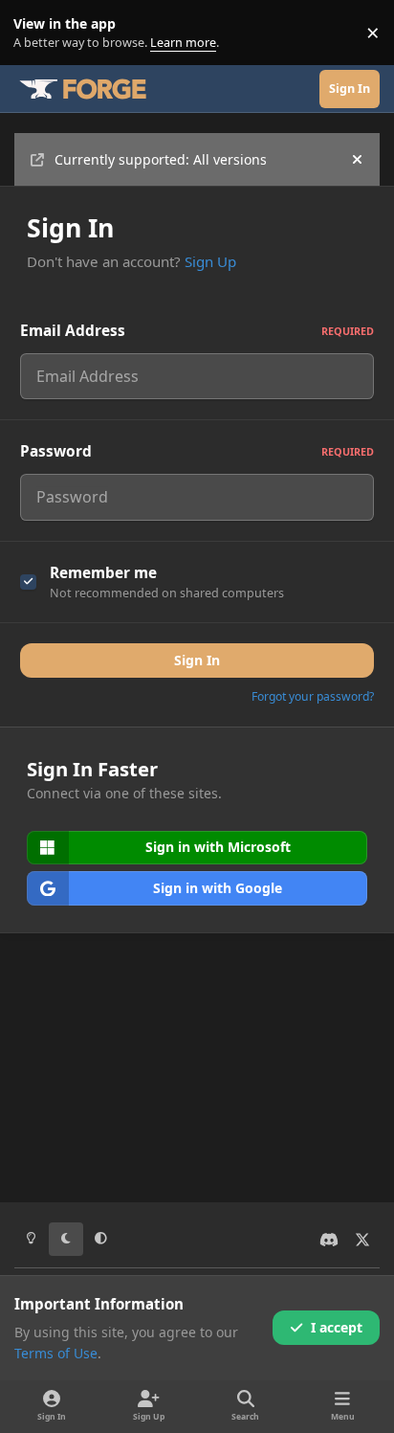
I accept (336, 1327)
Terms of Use (56, 1353)
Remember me (103, 573)
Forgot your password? (313, 696)
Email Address (197, 331)
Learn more (37, 33)
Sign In (197, 660)
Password (197, 451)
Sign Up (210, 261)
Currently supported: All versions (161, 159)
